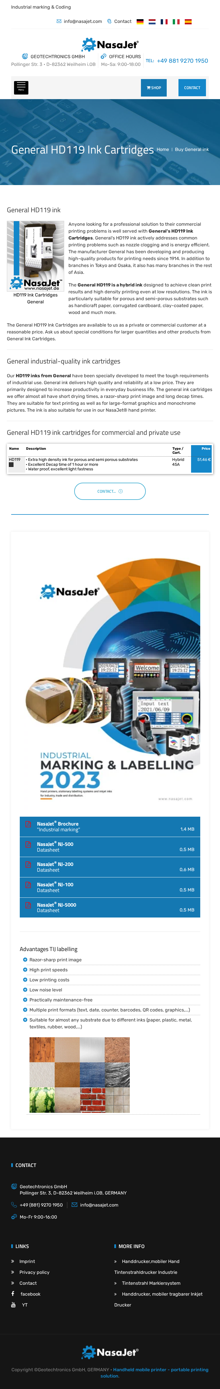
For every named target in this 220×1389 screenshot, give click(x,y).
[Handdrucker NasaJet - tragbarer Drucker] (140, 21)
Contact (122, 21)
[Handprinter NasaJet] (152, 21)
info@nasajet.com (83, 21)
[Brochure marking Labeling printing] (110, 681)
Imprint (27, 1261)
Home (163, 149)
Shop (155, 88)
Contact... (106, 491)
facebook (29, 1294)
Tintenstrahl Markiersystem (151, 1283)
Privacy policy (34, 1272)
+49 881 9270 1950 (182, 60)
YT (24, 1305)
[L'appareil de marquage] (164, 21)
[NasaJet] (176, 21)
